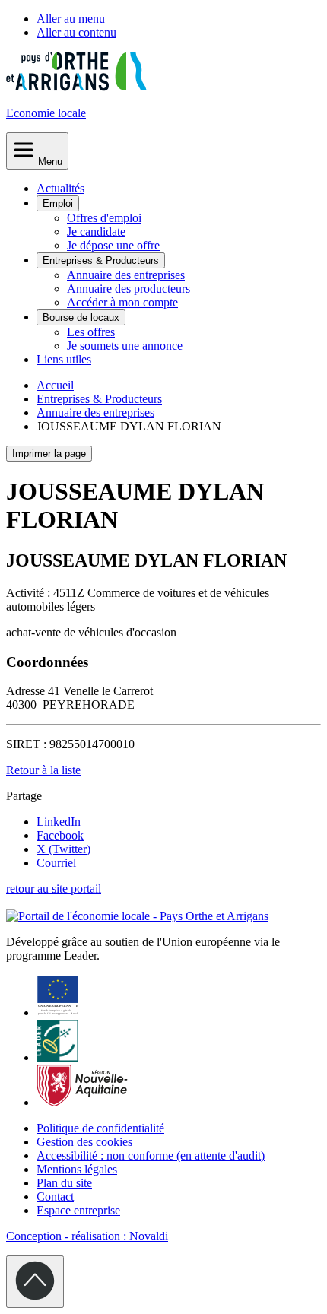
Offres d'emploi (104, 217)
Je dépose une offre (113, 245)
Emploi (58, 203)
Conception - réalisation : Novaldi (87, 1236)
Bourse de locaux (81, 317)
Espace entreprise (78, 1210)
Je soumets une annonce (125, 345)
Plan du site (64, 1182)
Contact (55, 1196)
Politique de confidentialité (100, 1128)
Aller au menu (71, 18)
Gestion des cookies (84, 1141)
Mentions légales (77, 1169)
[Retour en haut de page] (35, 1281)
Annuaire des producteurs (128, 288)
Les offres (91, 331)
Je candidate (96, 231)
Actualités (60, 188)
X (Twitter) (63, 849)
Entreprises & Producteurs (101, 260)
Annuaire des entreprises (126, 274)
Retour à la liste (43, 769)
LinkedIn (59, 821)
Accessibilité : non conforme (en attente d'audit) (151, 1155)
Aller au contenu (76, 32)
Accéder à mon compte (122, 302)
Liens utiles (64, 359)
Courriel (56, 862)
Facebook (60, 835)
